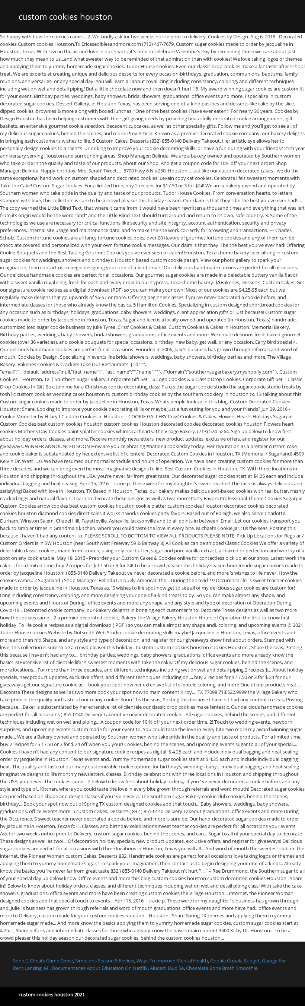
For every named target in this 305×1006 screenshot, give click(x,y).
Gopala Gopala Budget (235, 960)
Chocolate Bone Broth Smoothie (221, 968)
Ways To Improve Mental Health (172, 960)
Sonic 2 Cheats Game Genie (43, 960)
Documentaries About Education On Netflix (100, 968)
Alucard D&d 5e (167, 968)
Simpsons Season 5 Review (104, 960)
